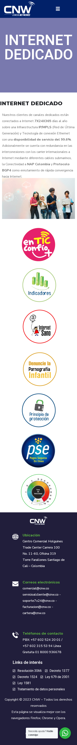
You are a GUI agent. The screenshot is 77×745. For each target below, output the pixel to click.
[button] (57, 9)
